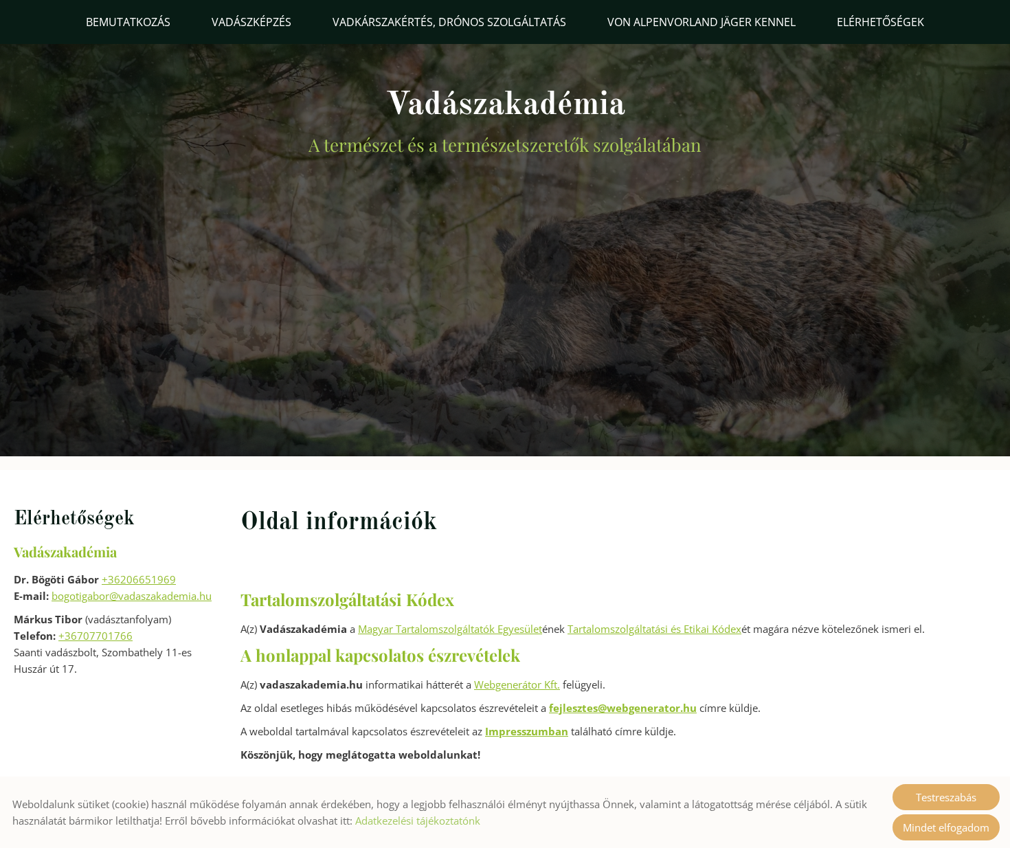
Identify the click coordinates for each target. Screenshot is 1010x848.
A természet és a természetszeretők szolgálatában (505, 123)
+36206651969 (139, 579)
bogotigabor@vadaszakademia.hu (132, 596)
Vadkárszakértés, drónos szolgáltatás (449, 22)
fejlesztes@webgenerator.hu (623, 708)
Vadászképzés (251, 22)
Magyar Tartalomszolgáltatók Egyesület (450, 629)
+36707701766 (95, 636)
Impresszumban (526, 731)
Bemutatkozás (128, 22)
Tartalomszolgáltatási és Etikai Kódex (654, 629)
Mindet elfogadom (946, 827)
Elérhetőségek (880, 22)
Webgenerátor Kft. (517, 684)
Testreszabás (946, 797)
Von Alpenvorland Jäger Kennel (701, 22)
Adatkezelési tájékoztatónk (417, 820)
